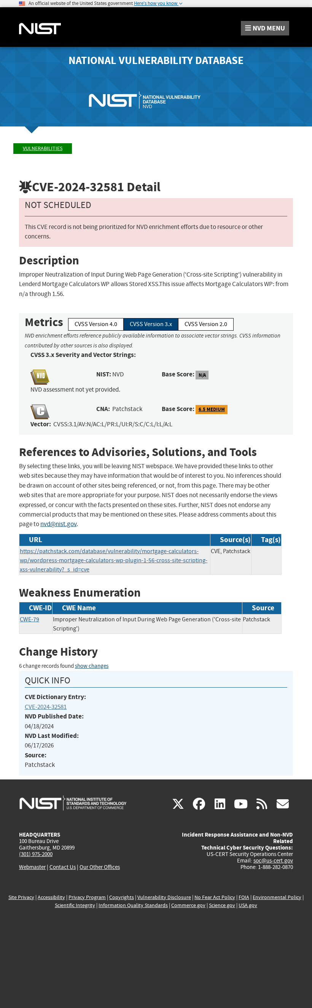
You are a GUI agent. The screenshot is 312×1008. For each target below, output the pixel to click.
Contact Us (62, 867)
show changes (91, 666)
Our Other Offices (100, 867)
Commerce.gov (188, 905)
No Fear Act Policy (214, 897)
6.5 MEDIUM (212, 409)
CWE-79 (29, 619)
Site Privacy (21, 897)
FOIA (244, 897)
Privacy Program (87, 897)
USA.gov (248, 905)
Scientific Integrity (75, 905)
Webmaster (32, 867)
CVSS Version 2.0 (206, 324)
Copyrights (121, 897)
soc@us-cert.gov (273, 860)
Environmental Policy (277, 897)
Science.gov (222, 905)
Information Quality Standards (133, 905)
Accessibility (51, 897)
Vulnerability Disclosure (164, 897)
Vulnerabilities (42, 148)
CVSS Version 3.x (151, 324)
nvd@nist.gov (58, 524)
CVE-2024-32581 (46, 707)
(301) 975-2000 (36, 854)
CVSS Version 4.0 (96, 324)
